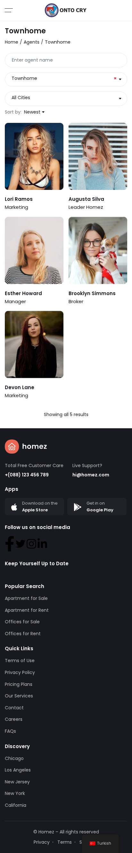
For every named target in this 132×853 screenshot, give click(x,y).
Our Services (19, 696)
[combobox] (66, 79)
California (15, 805)
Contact (14, 707)
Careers (13, 719)
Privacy (42, 842)
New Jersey (17, 782)
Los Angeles (18, 770)
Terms (64, 842)
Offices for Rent (23, 633)
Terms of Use (20, 660)
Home (11, 42)
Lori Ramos (19, 199)
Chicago (14, 758)
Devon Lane (19, 387)
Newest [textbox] (32, 112)
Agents (31, 42)
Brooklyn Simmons (92, 293)
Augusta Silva (86, 199)
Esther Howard (23, 293)
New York (15, 793)
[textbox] (66, 97)
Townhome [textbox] (64, 78)
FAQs (10, 731)
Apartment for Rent (27, 610)
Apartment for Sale (26, 598)
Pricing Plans (18, 684)
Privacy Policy (20, 672)
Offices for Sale (22, 621)
